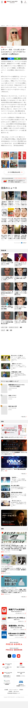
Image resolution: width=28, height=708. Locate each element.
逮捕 (7, 330)
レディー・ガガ (4, 327)
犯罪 (11, 330)
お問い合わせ (16, 691)
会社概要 (6, 689)
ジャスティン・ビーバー (13, 327)
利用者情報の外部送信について (13, 693)
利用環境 (10, 691)
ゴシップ (3, 330)
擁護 (21, 327)
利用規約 (21, 689)
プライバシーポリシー (13, 689)
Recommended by (17, 242)
